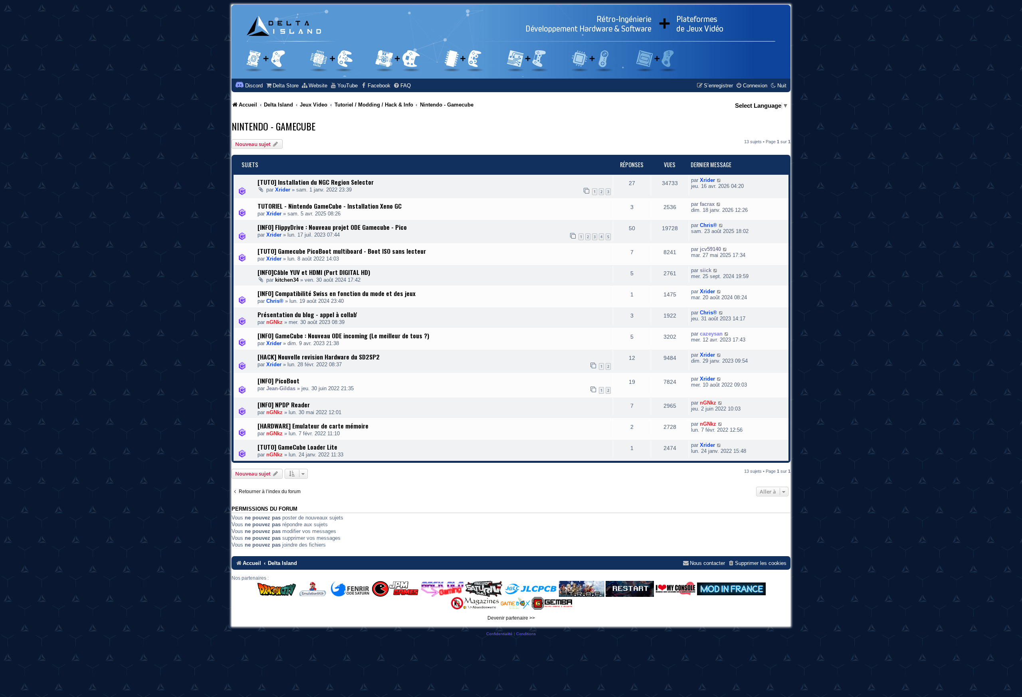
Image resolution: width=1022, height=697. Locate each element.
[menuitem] (282, 85)
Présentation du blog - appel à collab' (307, 314)
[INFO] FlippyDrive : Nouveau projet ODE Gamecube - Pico (332, 227)
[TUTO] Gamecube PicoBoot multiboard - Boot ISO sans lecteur (341, 251)
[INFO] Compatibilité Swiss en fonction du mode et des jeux (336, 293)
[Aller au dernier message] (719, 180)
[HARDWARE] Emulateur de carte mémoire (312, 425)
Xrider (282, 190)
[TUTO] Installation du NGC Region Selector (315, 182)
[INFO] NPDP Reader (283, 404)
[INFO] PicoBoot (278, 380)
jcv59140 (710, 249)
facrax (707, 204)
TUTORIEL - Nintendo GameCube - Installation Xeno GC (329, 206)
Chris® (708, 225)
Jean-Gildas (280, 388)
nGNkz (274, 322)
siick (705, 270)
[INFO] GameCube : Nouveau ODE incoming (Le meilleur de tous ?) (343, 335)
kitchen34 (287, 280)
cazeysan (711, 334)
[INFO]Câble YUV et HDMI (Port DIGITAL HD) (313, 272)
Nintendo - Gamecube (273, 126)
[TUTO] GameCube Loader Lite (297, 447)
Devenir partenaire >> (511, 618)
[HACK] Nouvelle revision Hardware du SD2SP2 (318, 356)
